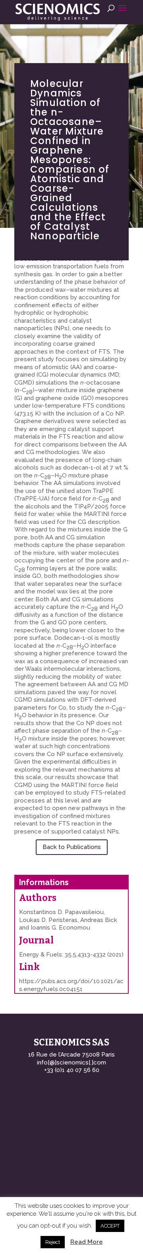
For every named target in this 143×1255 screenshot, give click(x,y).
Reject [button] (52, 1242)
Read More (86, 1241)
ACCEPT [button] (110, 1226)
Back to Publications (72, 847)
